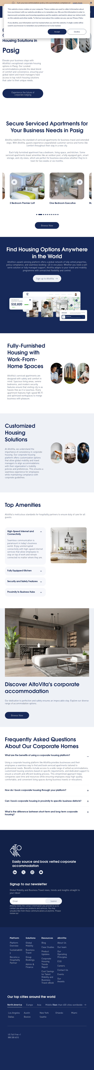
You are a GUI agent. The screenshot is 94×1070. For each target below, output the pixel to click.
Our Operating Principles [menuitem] (62, 954)
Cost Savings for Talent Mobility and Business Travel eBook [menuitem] (47, 977)
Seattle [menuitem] (43, 1016)
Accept (57, 32)
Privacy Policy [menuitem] (41, 1057)
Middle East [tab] (51, 1004)
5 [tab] (47, 214)
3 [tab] (42, 214)
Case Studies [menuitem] (47, 947)
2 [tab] (38, 214)
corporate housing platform (20, 456)
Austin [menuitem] (27, 1012)
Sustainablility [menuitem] (16, 951)
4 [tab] (45, 214)
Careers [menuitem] (61, 965)
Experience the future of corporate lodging (23, 93)
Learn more (77, 3)
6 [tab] (49, 214)
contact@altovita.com (81, 1036)
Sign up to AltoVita (45, 278)
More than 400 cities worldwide (67, 1004)
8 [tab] (53, 214)
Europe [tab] (29, 1004)
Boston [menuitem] (27, 1016)
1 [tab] (36, 214)
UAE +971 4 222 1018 (67, 1036)
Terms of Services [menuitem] (23, 1057)
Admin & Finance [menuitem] (30, 965)
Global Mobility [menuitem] (29, 944)
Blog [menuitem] (43, 942)
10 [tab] (57, 214)
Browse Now (47, 225)
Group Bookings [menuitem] (30, 958)
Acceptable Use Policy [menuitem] (76, 1057)
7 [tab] (51, 214)
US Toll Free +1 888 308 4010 (14, 1036)
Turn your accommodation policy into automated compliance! (43, 3)
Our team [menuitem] (61, 947)
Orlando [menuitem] (59, 1012)
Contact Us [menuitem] (62, 969)
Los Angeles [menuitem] (14, 1012)
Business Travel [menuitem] (30, 951)
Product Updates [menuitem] (45, 953)
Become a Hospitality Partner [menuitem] (15, 959)
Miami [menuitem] (74, 1012)
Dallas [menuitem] (11, 1016)
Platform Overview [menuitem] (14, 944)
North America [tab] (14, 1004)
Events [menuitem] (60, 974)
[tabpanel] (66, 190)
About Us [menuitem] (61, 942)
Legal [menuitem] (10, 1057)
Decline (77, 32)
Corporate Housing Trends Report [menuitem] (46, 962)
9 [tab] (55, 214)
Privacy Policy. (25, 913)
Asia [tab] (39, 1004)
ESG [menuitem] (59, 961)
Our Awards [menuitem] (61, 980)
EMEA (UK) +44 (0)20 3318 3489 (30, 1036)
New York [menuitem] (44, 1012)
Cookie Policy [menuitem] (56, 1057)
